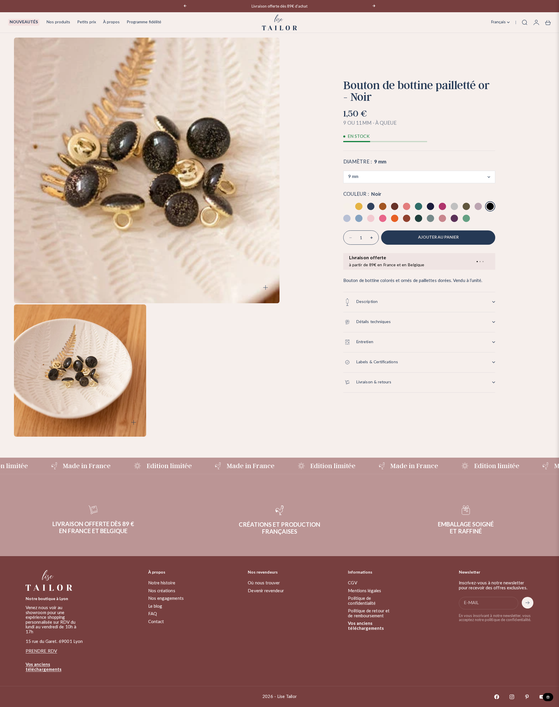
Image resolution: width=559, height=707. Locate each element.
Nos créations (161, 591)
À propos (111, 22)
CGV (352, 583)
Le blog (155, 606)
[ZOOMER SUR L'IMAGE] (265, 287)
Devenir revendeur (266, 591)
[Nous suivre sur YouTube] (542, 697)
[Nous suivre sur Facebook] (497, 697)
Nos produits (58, 22)
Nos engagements (166, 598)
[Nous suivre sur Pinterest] (527, 697)
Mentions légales (364, 591)
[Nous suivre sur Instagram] (512, 697)
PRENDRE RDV (41, 651)
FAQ (152, 614)
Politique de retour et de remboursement (369, 613)
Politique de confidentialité (362, 601)
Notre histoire (161, 583)
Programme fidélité (144, 22)
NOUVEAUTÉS (24, 22)
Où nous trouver (264, 583)
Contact (156, 622)
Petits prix (86, 22)
